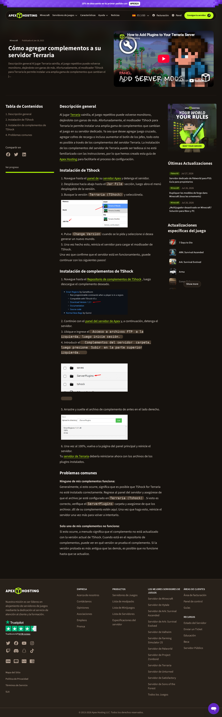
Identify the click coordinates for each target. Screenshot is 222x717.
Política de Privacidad (17, 679)
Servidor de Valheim (159, 632)
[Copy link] (100, 106)
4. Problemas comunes (19, 135)
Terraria (75, 115)
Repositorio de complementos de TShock (114, 279)
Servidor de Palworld (160, 649)
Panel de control (193, 601)
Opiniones (83, 608)
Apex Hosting (68, 159)
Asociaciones (84, 614)
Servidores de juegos (63, 15)
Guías (187, 608)
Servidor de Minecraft (160, 599)
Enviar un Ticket (193, 629)
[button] (65, 15)
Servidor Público (193, 648)
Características (88, 15)
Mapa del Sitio (13, 672)
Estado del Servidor (195, 623)
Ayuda (101, 15)
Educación (190, 635)
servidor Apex (112, 178)
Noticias (115, 15)
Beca (186, 642)
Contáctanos (84, 601)
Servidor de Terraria (159, 665)
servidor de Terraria (76, 456)
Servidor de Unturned (160, 672)
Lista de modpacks (123, 601)
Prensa (81, 626)
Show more (192, 284)
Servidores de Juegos (125, 595)
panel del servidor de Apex (102, 321)
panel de (93, 178)
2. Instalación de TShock (20, 120)
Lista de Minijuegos (123, 608)
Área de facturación (195, 595)
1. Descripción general (18, 114)
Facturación (163, 15)
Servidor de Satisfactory (162, 678)
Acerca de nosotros (88, 595)
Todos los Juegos (158, 694)
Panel (179, 15)
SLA (8, 692)
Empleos (82, 620)
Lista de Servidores (123, 614)
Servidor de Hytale (158, 605)
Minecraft (45, 15)
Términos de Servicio (17, 685)
